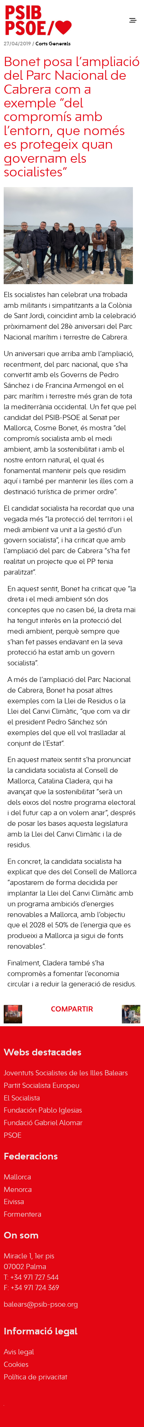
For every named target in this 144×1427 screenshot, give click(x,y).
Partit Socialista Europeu (41, 1086)
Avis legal (19, 1352)
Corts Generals (53, 44)
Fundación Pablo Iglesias (43, 1110)
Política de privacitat (35, 1377)
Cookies (16, 1365)
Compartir (72, 1009)
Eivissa (14, 1202)
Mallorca (17, 1177)
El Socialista (22, 1098)
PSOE (12, 1136)
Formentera (22, 1214)
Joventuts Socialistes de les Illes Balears (66, 1073)
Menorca (18, 1190)
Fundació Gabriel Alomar (43, 1123)
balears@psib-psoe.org (41, 1305)
